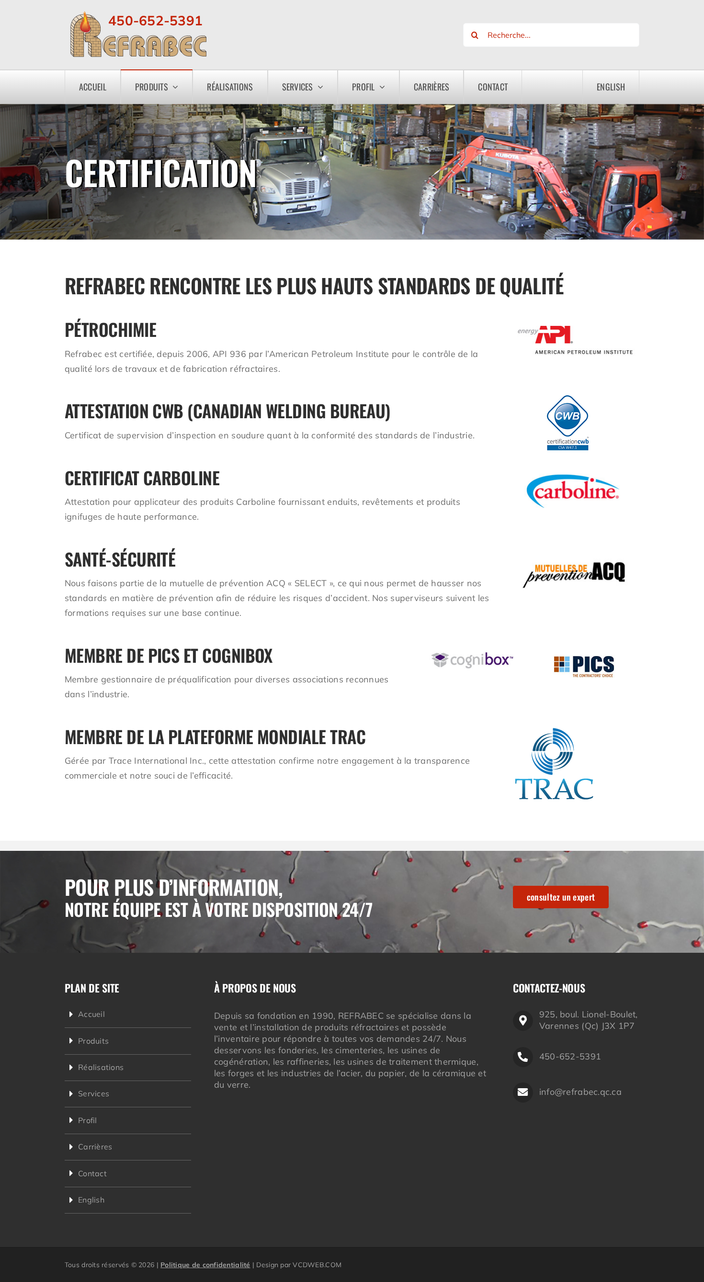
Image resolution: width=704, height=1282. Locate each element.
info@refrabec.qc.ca (580, 1091)
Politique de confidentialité (205, 1264)
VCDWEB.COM (317, 1264)
